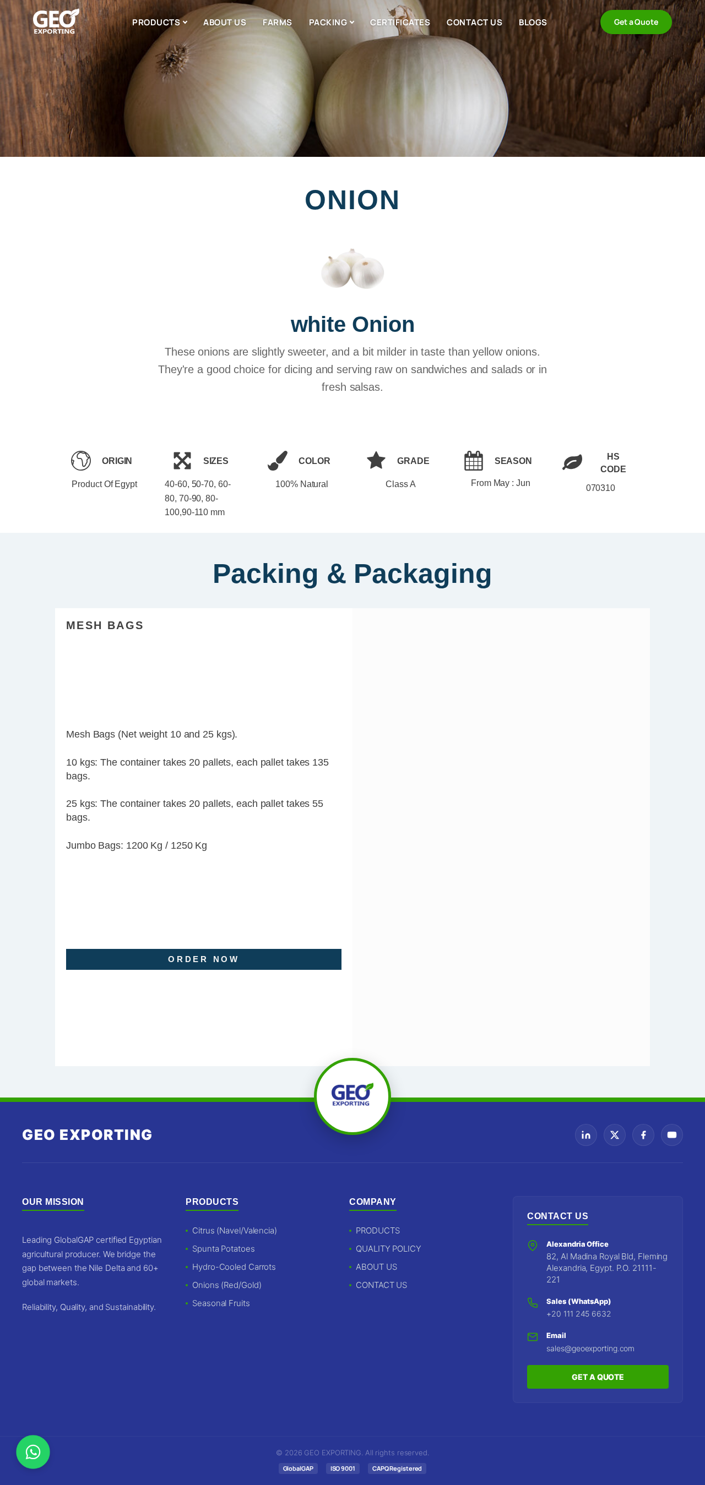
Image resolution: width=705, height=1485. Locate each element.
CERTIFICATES (400, 22)
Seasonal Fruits (221, 1303)
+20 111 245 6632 (578, 1313)
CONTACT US (474, 22)
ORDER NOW (204, 959)
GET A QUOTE (598, 1377)
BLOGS (533, 22)
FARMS (277, 22)
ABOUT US (224, 22)
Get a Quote (636, 22)
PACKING (328, 22)
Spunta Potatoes (223, 1248)
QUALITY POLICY (388, 1248)
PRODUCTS (156, 22)
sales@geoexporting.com (590, 1348)
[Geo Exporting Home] (56, 22)
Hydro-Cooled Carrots (234, 1267)
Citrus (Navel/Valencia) (234, 1230)
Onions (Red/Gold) (226, 1285)
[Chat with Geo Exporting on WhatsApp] (33, 1451)
